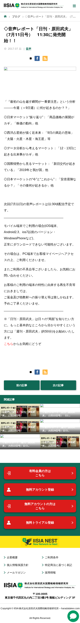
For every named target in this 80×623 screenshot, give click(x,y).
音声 (28, 48)
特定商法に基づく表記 (58, 565)
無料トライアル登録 (40, 522)
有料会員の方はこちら (40, 473)
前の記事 (21, 385)
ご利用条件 (51, 557)
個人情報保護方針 (18, 565)
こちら (8, 343)
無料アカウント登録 (40, 489)
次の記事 (58, 385)
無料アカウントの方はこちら (40, 506)
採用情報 (50, 572)
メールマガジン (16, 572)
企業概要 (12, 557)
